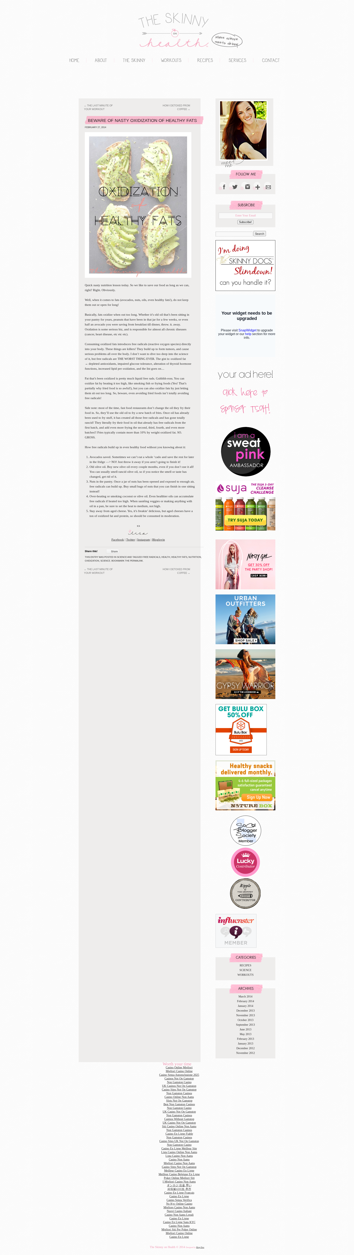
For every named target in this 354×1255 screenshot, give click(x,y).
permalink (136, 560)
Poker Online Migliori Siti (179, 1178)
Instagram (143, 539)
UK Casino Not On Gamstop (179, 1111)
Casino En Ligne (179, 1196)
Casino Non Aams (179, 1159)
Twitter (130, 539)
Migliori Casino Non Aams (179, 1163)
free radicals (151, 557)
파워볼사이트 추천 (179, 1189)
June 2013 (245, 1029)
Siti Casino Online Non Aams (179, 1126)
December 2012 (245, 1048)
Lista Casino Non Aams (179, 1155)
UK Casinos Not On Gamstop (179, 1085)
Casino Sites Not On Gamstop (179, 1089)
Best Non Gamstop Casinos (179, 1104)
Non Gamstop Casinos (93, 82)
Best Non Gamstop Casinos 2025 (101, 82)
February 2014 (245, 1001)
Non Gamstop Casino (77, 82)
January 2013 (245, 1043)
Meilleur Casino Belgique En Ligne (179, 1174)
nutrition (194, 557)
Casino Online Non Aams (179, 1097)
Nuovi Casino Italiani (179, 1211)
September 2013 (245, 1024)
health (165, 557)
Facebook (117, 539)
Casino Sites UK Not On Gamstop (179, 1141)
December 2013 (245, 1010)
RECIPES (245, 965)
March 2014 (245, 996)
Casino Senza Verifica (179, 1200)
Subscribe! (245, 222)
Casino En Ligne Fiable (179, 1133)
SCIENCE (122, 557)
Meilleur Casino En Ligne (179, 1170)
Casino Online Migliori (179, 1067)
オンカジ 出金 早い (179, 1185)
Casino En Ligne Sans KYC (179, 1222)
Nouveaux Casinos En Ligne (85, 82)
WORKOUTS (245, 974)
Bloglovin (158, 539)
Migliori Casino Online (68, 82)
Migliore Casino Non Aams (179, 1207)
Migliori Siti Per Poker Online (179, 1229)
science (105, 560)
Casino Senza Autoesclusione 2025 (179, 1074)
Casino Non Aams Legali (179, 1214)
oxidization (92, 560)
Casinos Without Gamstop (179, 1119)
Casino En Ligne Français (179, 1192)
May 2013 (245, 1034)
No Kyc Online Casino (179, 1203)
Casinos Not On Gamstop (179, 1078)
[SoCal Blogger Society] (245, 845)
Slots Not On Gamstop (179, 1100)
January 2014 (245, 1005)
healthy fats (179, 557)
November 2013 (245, 1015)
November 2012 (245, 1053)
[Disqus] (143, 627)
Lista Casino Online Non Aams (179, 1152)
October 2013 (245, 1020)
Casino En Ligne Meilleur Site (179, 1148)
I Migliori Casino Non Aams (179, 1181)
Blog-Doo (200, 1247)
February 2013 (245, 1038)
